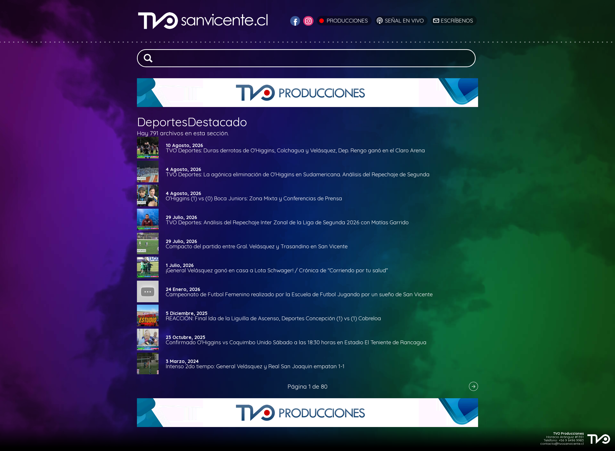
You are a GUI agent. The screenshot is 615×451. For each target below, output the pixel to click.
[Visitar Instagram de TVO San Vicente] (307, 20)
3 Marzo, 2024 (182, 361)
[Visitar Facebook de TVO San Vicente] (294, 20)
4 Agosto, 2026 (183, 169)
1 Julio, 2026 (180, 265)
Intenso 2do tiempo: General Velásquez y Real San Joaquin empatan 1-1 (255, 366)
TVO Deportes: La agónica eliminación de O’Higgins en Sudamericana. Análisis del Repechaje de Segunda (298, 174)
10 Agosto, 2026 (184, 145)
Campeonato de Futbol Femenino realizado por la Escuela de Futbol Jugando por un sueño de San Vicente (299, 294)
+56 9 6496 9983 (571, 440)
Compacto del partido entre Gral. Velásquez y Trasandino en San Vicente (257, 246)
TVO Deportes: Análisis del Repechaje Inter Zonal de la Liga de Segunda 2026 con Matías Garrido (287, 222)
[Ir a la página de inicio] (203, 39)
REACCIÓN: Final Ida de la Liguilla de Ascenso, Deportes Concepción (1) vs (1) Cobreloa (273, 318)
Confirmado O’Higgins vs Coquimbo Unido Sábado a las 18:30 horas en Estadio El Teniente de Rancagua (296, 342)
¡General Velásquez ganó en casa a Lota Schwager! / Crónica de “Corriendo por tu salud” (277, 270)
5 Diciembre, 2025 (187, 313)
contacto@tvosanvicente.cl (562, 443)
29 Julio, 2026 (181, 217)
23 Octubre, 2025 (185, 337)
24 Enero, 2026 (183, 289)
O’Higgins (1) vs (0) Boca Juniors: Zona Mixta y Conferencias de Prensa (254, 198)
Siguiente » (473, 386)
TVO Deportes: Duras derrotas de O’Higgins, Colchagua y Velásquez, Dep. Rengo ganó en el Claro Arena (295, 150)
